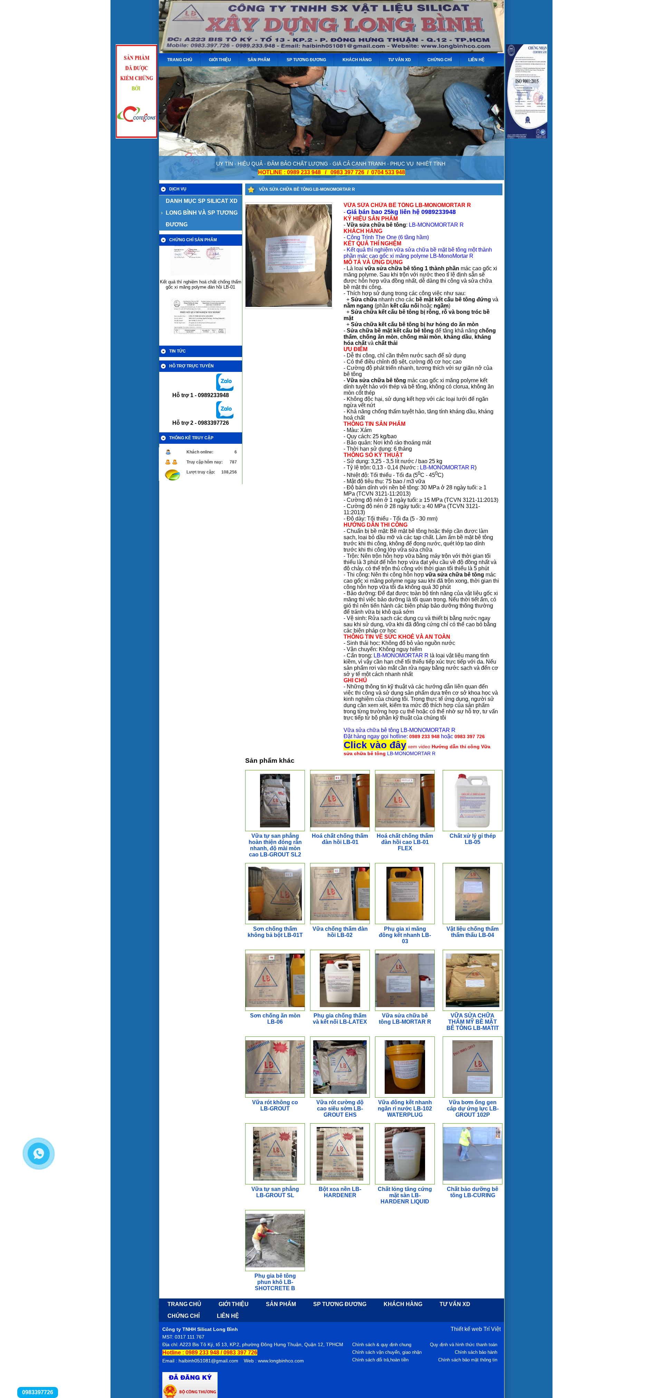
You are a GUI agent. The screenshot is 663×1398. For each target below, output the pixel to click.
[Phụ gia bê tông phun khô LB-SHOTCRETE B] (281, 1269)
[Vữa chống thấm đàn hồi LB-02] (350, 922)
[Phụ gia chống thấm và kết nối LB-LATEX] (340, 1009)
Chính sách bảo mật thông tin (467, 1359)
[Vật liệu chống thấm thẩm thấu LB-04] (472, 922)
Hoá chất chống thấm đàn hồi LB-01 (340, 839)
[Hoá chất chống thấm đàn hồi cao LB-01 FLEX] (418, 829)
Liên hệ (476, 59)
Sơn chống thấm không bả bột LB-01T (275, 932)
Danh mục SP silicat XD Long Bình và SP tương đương (202, 212)
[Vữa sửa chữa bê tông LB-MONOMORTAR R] (289, 307)
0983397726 (37, 1392)
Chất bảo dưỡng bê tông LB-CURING (472, 1192)
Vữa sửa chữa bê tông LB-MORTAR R (405, 1019)
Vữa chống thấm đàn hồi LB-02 (340, 932)
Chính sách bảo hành (476, 1352)
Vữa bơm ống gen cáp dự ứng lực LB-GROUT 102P (473, 1108)
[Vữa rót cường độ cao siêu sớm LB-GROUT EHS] (340, 1095)
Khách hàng (357, 59)
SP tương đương (306, 59)
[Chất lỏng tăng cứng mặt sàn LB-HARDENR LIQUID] (405, 1182)
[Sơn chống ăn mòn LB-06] (285, 1009)
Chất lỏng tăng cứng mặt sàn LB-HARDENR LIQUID (405, 1195)
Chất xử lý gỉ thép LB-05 (473, 839)
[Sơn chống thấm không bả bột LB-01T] (275, 922)
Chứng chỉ (439, 59)
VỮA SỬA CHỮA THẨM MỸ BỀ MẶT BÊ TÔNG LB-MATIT (472, 1022)
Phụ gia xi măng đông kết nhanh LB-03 (405, 935)
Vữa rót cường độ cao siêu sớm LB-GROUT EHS (340, 1108)
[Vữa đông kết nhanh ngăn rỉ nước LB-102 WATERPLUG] (405, 1095)
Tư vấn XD (399, 59)
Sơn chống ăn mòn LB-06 (275, 1019)
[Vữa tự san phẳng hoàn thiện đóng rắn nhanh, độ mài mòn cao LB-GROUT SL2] (275, 829)
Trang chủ (179, 59)
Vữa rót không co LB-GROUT (275, 1105)
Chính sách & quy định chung (381, 1344)
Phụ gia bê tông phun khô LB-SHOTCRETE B (275, 1282)
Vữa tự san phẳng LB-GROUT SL (275, 1192)
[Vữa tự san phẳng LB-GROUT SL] (275, 1182)
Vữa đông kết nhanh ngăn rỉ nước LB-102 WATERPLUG (405, 1108)
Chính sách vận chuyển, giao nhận (387, 1352)
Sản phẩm (259, 59)
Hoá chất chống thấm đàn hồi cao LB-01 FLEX (405, 842)
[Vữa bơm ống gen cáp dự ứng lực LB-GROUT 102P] (472, 1095)
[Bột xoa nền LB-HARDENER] (340, 1182)
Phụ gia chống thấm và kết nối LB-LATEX (340, 1019)
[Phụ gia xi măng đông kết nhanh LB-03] (405, 922)
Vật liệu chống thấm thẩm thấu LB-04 (472, 932)
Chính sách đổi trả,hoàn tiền (380, 1359)
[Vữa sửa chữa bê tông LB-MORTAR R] (410, 1009)
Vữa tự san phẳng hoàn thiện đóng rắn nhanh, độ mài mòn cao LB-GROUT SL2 (275, 845)
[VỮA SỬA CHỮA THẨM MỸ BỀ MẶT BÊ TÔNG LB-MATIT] (472, 1009)
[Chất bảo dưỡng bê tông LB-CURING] (481, 1182)
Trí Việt (492, 1329)
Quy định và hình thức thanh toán (463, 1344)
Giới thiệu (220, 59)
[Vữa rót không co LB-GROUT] (290, 1095)
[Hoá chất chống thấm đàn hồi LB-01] (353, 829)
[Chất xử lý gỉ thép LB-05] (472, 829)
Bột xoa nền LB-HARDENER (340, 1192)
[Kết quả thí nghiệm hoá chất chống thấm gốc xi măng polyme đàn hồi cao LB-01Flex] (200, 318)
